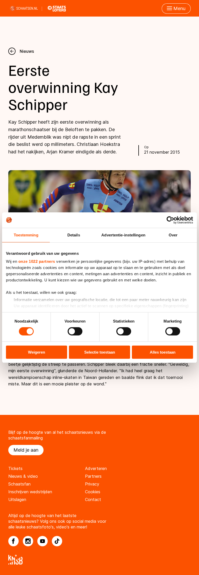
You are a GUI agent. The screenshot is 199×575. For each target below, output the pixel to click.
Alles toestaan (162, 352)
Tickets (15, 468)
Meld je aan (25, 450)
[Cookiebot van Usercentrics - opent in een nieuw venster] (170, 220)
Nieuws (27, 51)
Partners (93, 476)
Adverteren (96, 468)
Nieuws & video (23, 476)
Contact (93, 499)
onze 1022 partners (36, 261)
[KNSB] (99, 559)
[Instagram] (28, 541)
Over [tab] (173, 235)
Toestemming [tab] (26, 235)
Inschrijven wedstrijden (30, 491)
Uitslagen (17, 499)
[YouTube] (42, 541)
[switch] (75, 331)
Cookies (92, 491)
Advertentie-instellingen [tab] (123, 235)
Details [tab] (73, 235)
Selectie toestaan (99, 352)
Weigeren (36, 352)
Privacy (92, 484)
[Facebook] (13, 541)
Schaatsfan (19, 484)
